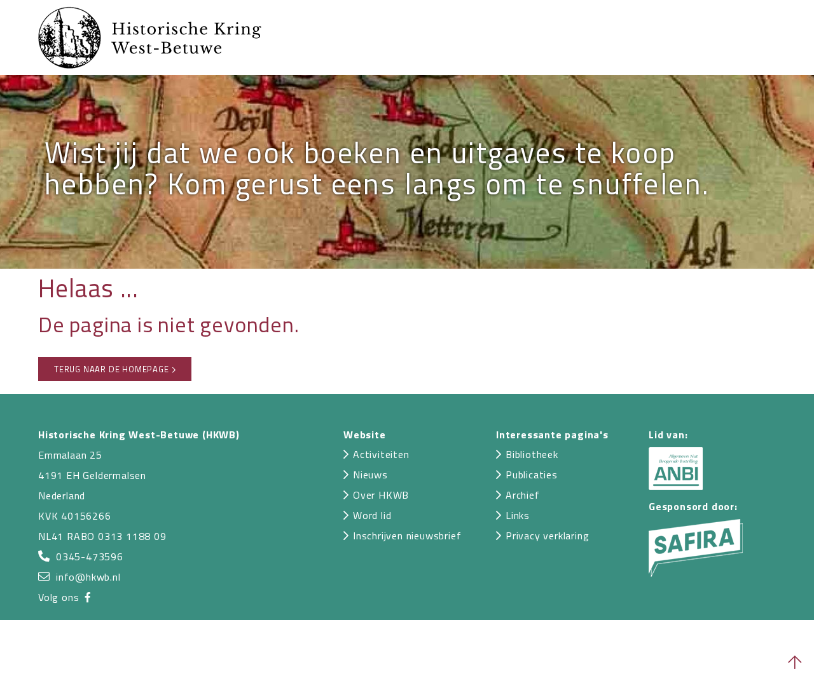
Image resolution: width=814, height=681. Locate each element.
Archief (523, 494)
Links (518, 515)
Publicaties (532, 474)
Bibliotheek (532, 454)
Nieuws (370, 474)
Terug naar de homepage (111, 369)
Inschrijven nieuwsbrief (407, 535)
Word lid (372, 515)
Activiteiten (381, 454)
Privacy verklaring (547, 535)
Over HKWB (381, 494)
